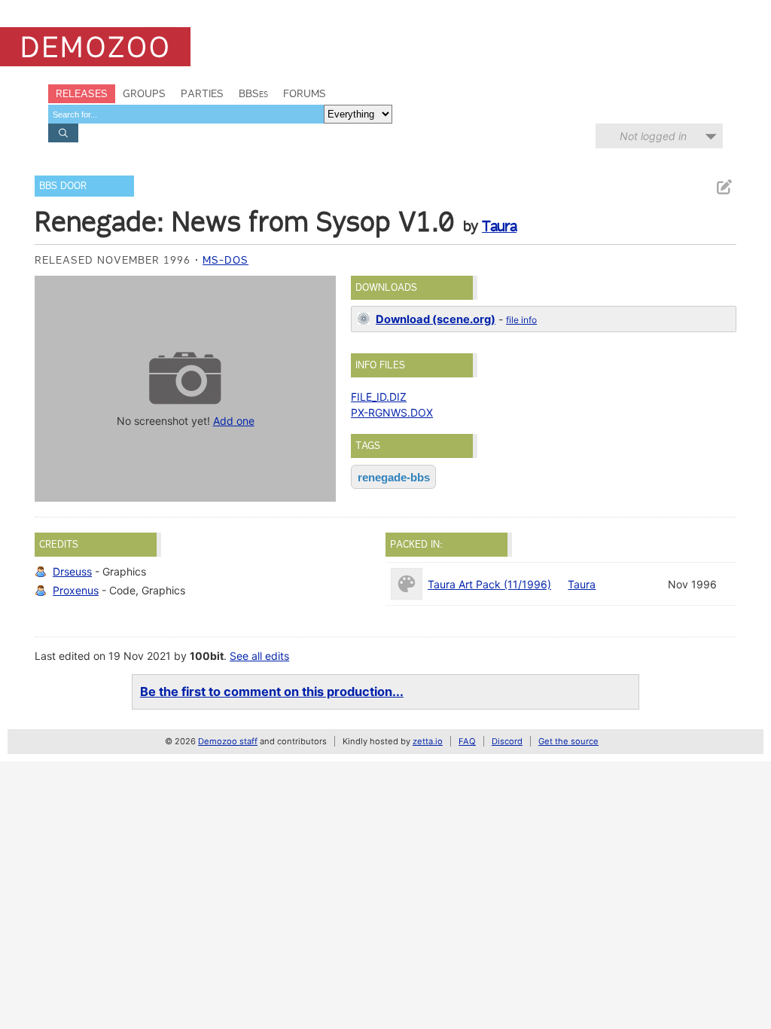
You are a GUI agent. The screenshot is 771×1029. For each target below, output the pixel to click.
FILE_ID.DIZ (379, 396)
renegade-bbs (394, 477)
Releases (82, 93)
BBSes (253, 93)
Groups (144, 93)
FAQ (467, 741)
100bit (207, 655)
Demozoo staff (228, 741)
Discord (507, 741)
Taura (499, 226)
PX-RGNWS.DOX (392, 412)
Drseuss (72, 571)
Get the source (568, 741)
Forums (304, 93)
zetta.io (428, 741)
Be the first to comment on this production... (272, 691)
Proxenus (76, 590)
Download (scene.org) (435, 319)
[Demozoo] (95, 46)
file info (521, 319)
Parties (202, 93)
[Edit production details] (723, 187)
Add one (233, 420)
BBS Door (63, 185)
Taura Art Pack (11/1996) (489, 584)
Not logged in (653, 136)
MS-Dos (225, 260)
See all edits (259, 655)
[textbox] (186, 114)
